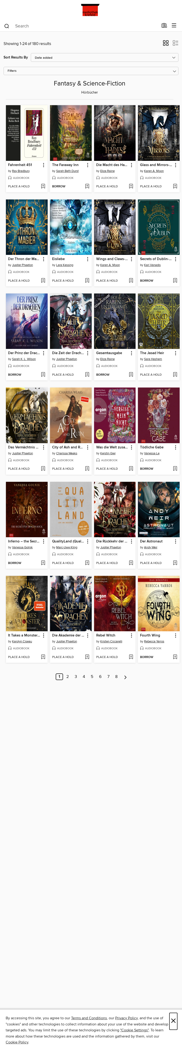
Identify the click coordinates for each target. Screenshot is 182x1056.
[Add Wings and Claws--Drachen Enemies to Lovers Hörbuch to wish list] (131, 281)
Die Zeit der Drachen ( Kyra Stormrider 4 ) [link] (68, 353)
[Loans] (164, 26)
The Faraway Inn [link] (65, 165)
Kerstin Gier (108, 453)
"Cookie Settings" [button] (134, 1030)
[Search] (7, 26)
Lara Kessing (64, 265)
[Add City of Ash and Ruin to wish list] (87, 469)
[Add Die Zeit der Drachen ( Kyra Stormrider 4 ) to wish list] (87, 375)
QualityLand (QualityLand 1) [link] (68, 541)
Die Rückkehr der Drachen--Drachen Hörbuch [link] (112, 541)
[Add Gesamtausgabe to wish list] (131, 375)
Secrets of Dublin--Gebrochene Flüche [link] (156, 259)
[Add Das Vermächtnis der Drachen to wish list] (43, 469)
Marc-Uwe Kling (66, 547)
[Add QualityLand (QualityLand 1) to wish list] (87, 563)
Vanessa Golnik (22, 547)
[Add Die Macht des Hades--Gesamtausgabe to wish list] (131, 187)
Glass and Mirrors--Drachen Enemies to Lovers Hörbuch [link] (156, 165)
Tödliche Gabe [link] (152, 447)
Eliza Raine (107, 171)
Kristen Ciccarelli (111, 641)
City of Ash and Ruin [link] (68, 447)
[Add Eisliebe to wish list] (87, 281)
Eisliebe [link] (58, 259)
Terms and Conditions (89, 1018)
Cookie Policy (17, 1042)
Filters (12, 71)
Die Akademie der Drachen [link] (68, 635)
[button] (166, 44)
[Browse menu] (174, 26)
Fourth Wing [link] (150, 635)
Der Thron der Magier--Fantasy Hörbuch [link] (24, 259)
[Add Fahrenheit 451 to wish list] (43, 187)
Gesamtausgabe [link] (109, 353)
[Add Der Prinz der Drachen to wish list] (43, 375)
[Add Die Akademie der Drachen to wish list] (87, 657)
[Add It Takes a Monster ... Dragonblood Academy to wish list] (43, 657)
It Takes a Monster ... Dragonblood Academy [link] (24, 635)
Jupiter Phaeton (22, 265)
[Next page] (125, 677)
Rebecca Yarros (154, 641)
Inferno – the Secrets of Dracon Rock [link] (24, 541)
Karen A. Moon (154, 171)
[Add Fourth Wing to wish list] (175, 657)
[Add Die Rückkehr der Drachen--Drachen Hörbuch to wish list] (131, 563)
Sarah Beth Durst (67, 171)
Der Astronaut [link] (151, 541)
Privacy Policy (126, 1018)
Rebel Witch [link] (105, 635)
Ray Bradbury (21, 171)
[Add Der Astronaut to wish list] (175, 563)
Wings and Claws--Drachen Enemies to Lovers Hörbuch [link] (112, 259)
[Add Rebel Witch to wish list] (131, 657)
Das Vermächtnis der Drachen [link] (24, 447)
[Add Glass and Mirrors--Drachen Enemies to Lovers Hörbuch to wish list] (175, 187)
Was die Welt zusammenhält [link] (112, 447)
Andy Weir (150, 547)
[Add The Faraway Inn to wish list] (87, 187)
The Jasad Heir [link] (152, 353)
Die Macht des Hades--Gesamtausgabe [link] (112, 165)
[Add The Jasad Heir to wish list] (175, 375)
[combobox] (81, 26)
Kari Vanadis (152, 265)
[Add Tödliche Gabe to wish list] (175, 469)
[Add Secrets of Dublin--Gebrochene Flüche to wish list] (175, 281)
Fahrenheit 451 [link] (20, 165)
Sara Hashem (153, 359)
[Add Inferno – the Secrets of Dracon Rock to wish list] (43, 563)
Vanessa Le (151, 453)
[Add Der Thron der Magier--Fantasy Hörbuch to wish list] (43, 281)
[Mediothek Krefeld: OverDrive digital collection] (91, 10)
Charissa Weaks (66, 453)
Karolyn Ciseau (22, 641)
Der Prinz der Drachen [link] (24, 353)
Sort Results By (16, 57)
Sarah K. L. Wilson (24, 359)
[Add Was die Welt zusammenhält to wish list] (131, 469)
